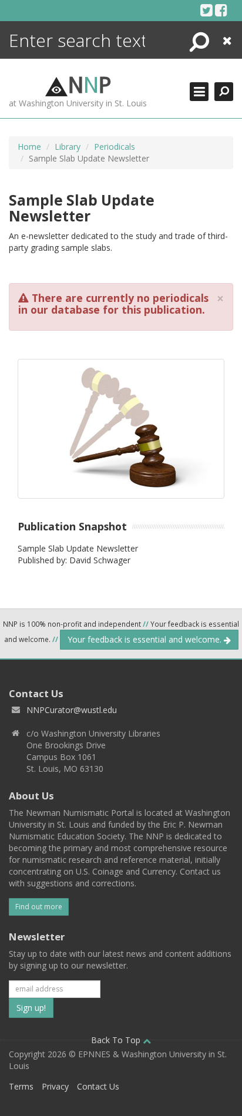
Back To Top (117, 1040)
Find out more (38, 907)
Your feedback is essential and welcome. (146, 639)
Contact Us (98, 1086)
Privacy (55, 1086)
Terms (21, 1086)
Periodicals (114, 146)
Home (29, 146)
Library (67, 146)
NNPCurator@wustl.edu (71, 709)
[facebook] (221, 10)
